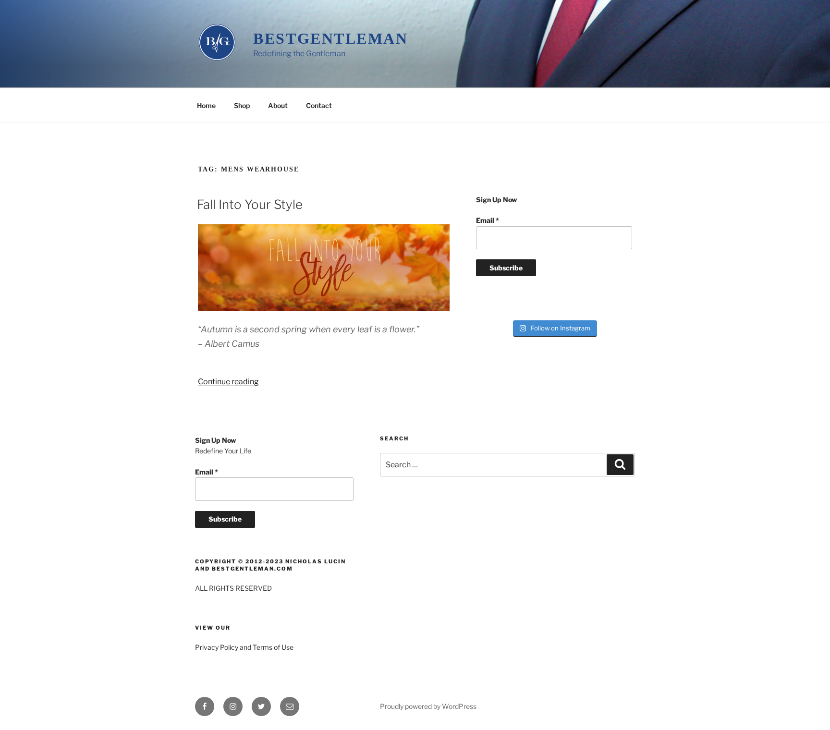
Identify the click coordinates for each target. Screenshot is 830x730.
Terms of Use (273, 647)
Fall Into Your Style (250, 204)
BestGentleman (330, 38)
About (278, 105)
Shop (242, 105)
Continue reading (228, 381)
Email (487, 220)
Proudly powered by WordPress (428, 706)
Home (206, 105)
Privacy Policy (216, 647)
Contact (319, 105)
